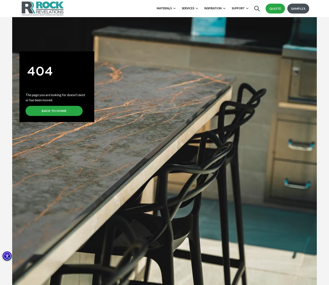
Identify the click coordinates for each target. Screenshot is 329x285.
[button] (7, 255)
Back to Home (54, 111)
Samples (298, 8)
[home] (43, 8)
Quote (275, 8)
